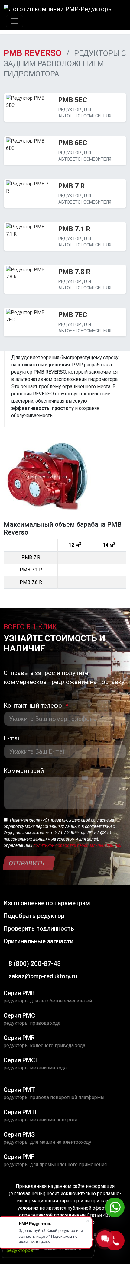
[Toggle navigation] (14, 21)
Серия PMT (19, 1089)
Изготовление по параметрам (47, 903)
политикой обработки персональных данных (77, 845)
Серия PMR (19, 1037)
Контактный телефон (36, 705)
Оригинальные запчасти (38, 941)
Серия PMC (19, 1015)
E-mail (12, 738)
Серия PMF (19, 1156)
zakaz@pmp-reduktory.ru (42, 976)
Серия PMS (19, 1134)
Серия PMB (19, 993)
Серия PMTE (21, 1112)
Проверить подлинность (39, 928)
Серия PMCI (20, 1060)
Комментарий (24, 770)
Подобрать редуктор (34, 915)
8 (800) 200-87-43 (34, 963)
